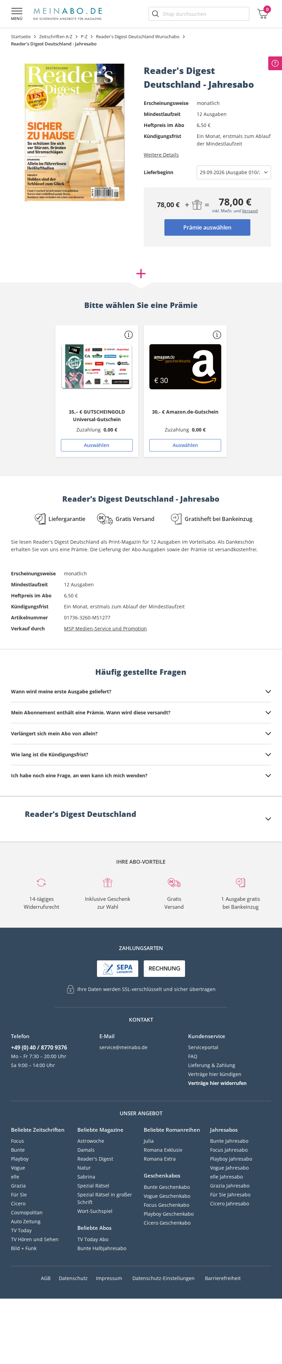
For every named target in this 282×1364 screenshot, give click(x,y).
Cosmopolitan (27, 1212)
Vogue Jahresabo (229, 1167)
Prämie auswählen (207, 227)
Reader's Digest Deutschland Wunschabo (138, 36)
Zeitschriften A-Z (55, 36)
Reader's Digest (95, 1158)
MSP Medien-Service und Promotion (105, 628)
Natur (84, 1167)
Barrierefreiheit (223, 1278)
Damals (86, 1150)
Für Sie (19, 1194)
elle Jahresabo (226, 1176)
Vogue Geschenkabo (167, 1196)
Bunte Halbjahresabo (101, 1248)
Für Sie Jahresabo (230, 1194)
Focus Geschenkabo (166, 1205)
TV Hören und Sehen (34, 1239)
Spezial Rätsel (93, 1185)
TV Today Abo (92, 1239)
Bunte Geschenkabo (167, 1187)
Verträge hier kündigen (214, 1074)
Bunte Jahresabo (229, 1141)
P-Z (84, 36)
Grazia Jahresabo (229, 1185)
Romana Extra (160, 1158)
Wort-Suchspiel (94, 1211)
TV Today (21, 1230)
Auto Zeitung (26, 1221)
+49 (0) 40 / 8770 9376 (39, 1047)
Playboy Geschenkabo (169, 1214)
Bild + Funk (23, 1248)
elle (15, 1176)
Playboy (20, 1158)
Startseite (21, 36)
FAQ (192, 1056)
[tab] (141, 691)
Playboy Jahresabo (231, 1158)
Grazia (18, 1185)
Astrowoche (90, 1141)
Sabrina (86, 1176)
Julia (149, 1141)
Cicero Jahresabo (229, 1203)
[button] (128, 335)
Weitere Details (161, 154)
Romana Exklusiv (163, 1150)
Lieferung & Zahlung (211, 1065)
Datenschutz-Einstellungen (163, 1278)
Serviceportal (203, 1047)
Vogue (18, 1167)
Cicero (18, 1203)
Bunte (18, 1150)
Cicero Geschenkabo (167, 1222)
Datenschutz (73, 1278)
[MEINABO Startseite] (67, 13)
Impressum (109, 1278)
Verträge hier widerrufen (217, 1083)
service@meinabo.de (123, 1047)
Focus (17, 1141)
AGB (46, 1278)
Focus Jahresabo (229, 1150)
